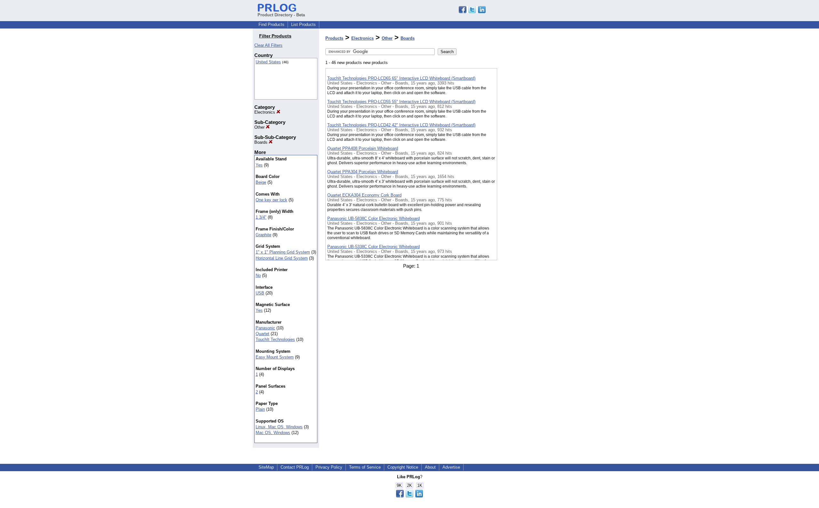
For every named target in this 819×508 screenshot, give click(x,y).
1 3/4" (261, 217)
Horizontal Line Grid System (282, 258)
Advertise (451, 467)
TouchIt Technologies (275, 339)
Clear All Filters (268, 45)
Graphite (263, 234)
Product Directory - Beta (281, 14)
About (430, 467)
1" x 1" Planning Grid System (283, 252)
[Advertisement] (529, 166)
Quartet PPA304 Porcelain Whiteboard (362, 171)
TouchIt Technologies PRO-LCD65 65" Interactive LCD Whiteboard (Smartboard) (401, 78)
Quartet (262, 333)
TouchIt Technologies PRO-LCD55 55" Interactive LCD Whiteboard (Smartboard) (401, 101)
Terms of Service (365, 467)
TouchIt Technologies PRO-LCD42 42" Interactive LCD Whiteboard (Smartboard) (401, 125)
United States (268, 62)
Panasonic (265, 328)
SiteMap (266, 467)
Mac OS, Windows (273, 432)
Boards (261, 142)
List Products (303, 24)
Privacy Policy (328, 467)
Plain (260, 409)
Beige (261, 182)
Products (334, 38)
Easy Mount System (275, 357)
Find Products (271, 24)
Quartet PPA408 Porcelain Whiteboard (362, 148)
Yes (259, 165)
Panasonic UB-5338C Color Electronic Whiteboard (373, 246)
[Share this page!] (472, 11)
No (258, 275)
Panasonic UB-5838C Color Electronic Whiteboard (373, 218)
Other (260, 127)
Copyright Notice (402, 467)
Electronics (265, 112)
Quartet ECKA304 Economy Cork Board (364, 195)
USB (260, 293)
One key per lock (271, 200)
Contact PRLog (295, 467)
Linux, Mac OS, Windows (279, 426)
